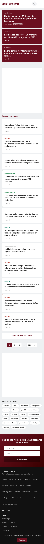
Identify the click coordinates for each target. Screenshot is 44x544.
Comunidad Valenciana (9, 504)
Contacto (5, 530)
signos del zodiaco (10, 423)
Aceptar (22, 540)
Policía (23, 414)
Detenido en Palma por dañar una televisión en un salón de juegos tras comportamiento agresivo (20, 267)
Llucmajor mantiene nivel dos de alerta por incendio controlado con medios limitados (21, 197)
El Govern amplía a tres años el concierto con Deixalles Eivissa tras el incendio (22, 285)
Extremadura (26, 492)
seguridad (24, 405)
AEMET (6, 414)
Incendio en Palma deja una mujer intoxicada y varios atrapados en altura (21, 126)
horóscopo (34, 418)
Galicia (35, 492)
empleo (14, 414)
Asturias (27, 479)
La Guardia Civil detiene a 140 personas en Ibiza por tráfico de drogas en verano (22, 161)
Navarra (26, 498)
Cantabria (13, 485)
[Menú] (40, 4)
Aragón (20, 479)
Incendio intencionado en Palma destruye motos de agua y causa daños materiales (21, 303)
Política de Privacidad (9, 526)
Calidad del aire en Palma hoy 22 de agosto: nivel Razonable (20, 250)
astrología (35, 423)
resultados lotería (18, 427)
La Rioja (4, 498)
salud (5, 418)
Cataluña (17, 492)
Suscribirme (22, 459)
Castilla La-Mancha (25, 485)
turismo (6, 410)
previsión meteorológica (29, 410)
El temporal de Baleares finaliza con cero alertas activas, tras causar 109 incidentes (22, 178)
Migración (14, 418)
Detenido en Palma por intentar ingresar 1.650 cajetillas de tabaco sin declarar (22, 215)
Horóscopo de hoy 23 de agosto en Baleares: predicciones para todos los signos (20, 18)
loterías (6, 427)
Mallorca (25, 418)
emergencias (36, 405)
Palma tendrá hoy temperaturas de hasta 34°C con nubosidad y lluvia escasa (21, 53)
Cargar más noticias (22, 336)
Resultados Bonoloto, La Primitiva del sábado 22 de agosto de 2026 (21, 36)
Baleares (6, 405)
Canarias (5, 485)
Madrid (12, 498)
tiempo (15, 410)
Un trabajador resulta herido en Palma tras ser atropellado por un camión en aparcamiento (21, 232)
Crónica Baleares (10, 4)
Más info (37, 535)
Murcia (19, 498)
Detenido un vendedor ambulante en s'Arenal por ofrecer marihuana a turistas (20, 321)
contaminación (34, 414)
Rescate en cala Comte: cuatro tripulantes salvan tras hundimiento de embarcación (21, 143)
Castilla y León (7, 492)
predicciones (23, 423)
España (4, 479)
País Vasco (35, 498)
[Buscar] (34, 3)
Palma (15, 405)
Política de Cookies (9, 522)
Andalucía (12, 479)
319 (29, 345)
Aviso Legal (6, 519)
